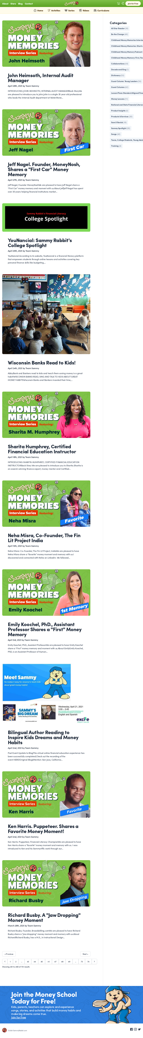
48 (62, 961)
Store (13, 3)
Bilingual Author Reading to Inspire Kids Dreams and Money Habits (43, 736)
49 (69, 961)
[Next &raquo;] (94, 961)
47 (55, 961)
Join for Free (133, 3)
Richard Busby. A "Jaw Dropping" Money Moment (44, 917)
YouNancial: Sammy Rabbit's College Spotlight (40, 242)
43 (28, 961)
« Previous (9, 954)
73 (82, 961)
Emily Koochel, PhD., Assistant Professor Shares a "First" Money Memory (44, 628)
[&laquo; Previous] (5, 961)
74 (88, 961)
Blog (20, 3)
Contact (29, 3)
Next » (85, 954)
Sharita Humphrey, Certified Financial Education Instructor (42, 449)
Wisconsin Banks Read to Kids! (42, 362)
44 (35, 961)
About (5, 3)
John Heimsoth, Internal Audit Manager (40, 77)
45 (42, 961)
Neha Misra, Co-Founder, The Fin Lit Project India (44, 537)
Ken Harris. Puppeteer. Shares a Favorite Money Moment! (43, 828)
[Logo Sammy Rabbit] (71, 3)
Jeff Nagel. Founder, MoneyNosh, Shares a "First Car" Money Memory (44, 168)
